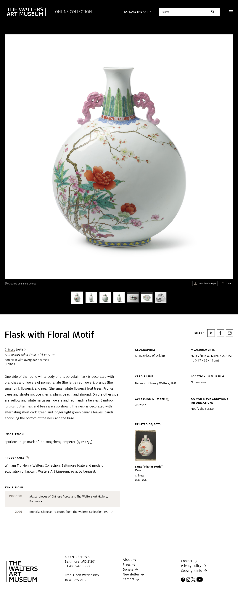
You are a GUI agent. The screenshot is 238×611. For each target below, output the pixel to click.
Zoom (228, 283)
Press (127, 564)
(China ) (10, 364)
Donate (128, 569)
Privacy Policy (191, 566)
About (128, 559)
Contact (187, 561)
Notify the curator (203, 409)
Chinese (10, 349)
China (138, 356)
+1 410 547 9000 (77, 566)
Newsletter (131, 574)
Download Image (207, 283)
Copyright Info (192, 570)
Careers (129, 579)
